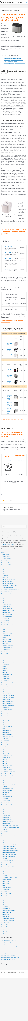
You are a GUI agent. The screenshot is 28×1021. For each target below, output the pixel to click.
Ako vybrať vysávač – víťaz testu (8, 944)
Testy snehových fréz (6, 817)
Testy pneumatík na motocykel (8, 771)
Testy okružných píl (5, 751)
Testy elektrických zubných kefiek (8, 602)
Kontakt (3, 967)
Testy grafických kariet (6, 631)
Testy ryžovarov (5, 811)
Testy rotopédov (5, 806)
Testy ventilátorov (5, 889)
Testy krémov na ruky (6, 693)
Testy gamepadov (5, 626)
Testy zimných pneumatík (7, 926)
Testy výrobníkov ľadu (6, 912)
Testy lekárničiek (5, 707)
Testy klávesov (4, 670)
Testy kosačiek (4, 684)
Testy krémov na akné (6, 691)
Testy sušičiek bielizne (6, 839)
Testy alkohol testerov (6, 558)
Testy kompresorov (5, 678)
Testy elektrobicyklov (6, 604)
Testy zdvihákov (5, 922)
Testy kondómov (5, 680)
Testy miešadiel (4, 715)
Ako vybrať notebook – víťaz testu (8, 948)
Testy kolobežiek (5, 676)
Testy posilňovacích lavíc (6, 780)
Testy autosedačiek (5, 569)
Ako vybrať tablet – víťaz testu (8, 955)
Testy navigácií (4, 738)
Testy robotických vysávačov (7, 804)
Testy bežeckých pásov (6, 581)
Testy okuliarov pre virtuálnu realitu (9, 753)
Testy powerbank (5, 782)
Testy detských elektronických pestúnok (10, 589)
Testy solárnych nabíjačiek (7, 821)
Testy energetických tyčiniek (7, 610)
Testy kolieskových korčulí (7, 674)
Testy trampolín (4, 875)
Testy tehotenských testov (7, 862)
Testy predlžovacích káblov (7, 788)
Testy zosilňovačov (5, 928)
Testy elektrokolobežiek (6, 608)
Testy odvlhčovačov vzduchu (7, 749)
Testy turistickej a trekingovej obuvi (9, 877)
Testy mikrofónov (5, 717)
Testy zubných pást (5, 931)
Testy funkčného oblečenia (7, 624)
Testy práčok (4, 786)
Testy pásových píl (5, 767)
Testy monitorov (5, 728)
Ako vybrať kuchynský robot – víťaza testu (10, 953)
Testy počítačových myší (6, 775)
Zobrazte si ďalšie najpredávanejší (13, 419)
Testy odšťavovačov (5, 746)
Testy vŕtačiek (4, 904)
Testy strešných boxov (6, 837)
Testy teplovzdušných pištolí (7, 866)
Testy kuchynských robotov (7, 701)
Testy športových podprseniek (8, 856)
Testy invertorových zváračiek (8, 657)
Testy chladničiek (5, 653)
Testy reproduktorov (5, 800)
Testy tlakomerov (5, 871)
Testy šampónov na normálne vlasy (9, 848)
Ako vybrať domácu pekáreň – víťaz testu (10, 951)
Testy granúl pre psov (6, 635)
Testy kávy (3, 666)
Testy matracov (4, 711)
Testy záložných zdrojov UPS (7, 920)
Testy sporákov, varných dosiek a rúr (9, 825)
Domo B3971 (8, 252)
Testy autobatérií (5, 562)
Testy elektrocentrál (5, 606)
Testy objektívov (5, 742)
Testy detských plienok (6, 591)
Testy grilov (4, 637)
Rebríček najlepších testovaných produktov (13, 60)
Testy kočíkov (4, 672)
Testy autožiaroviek (5, 571)
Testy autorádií (4, 566)
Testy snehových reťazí (6, 819)
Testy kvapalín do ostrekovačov (8, 705)
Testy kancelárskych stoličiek (7, 662)
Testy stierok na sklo (5, 833)
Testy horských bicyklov (6, 647)
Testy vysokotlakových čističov (8, 910)
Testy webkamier (5, 914)
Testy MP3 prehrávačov (6, 734)
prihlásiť (7, 510)
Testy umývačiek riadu (6, 881)
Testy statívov (4, 831)
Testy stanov (4, 829)
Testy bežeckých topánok (7, 583)
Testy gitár (3, 629)
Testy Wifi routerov (5, 916)
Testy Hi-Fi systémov (6, 641)
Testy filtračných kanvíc (6, 614)
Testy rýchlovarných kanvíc (7, 809)
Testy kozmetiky (5, 686)
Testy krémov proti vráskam (7, 697)
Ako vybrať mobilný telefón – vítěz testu (10, 957)
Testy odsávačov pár (6, 744)
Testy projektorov (5, 792)
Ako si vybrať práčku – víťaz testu (8, 959)
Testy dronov (4, 600)
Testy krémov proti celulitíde (7, 695)
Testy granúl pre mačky (6, 633)
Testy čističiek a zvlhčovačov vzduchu (9, 585)
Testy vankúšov (4, 885)
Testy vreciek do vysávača (7, 900)
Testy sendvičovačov (6, 813)
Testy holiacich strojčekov (7, 645)
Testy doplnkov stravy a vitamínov (9, 598)
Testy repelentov (5, 798)
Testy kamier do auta (6, 660)
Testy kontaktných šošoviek (7, 682)
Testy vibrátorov (5, 895)
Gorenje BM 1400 (9, 269)
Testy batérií (4, 573)
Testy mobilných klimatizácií (7, 724)
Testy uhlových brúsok (6, 879)
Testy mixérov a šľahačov (7, 722)
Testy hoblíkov (4, 643)
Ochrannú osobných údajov (8, 544)
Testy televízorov (5, 864)
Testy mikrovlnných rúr (6, 720)
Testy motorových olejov (6, 730)
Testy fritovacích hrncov (6, 622)
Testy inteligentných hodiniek (7, 655)
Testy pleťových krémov (6, 769)
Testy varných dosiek (6, 887)
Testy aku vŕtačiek (5, 556)
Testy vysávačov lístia (6, 908)
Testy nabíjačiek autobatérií (7, 736)
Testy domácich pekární (6, 593)
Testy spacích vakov (5, 823)
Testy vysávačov (5, 906)
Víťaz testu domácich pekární (10, 61)
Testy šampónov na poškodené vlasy (9, 850)
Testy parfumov (4, 761)
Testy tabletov (4, 858)
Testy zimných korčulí (6, 924)
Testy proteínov (4, 794)
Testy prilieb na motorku (6, 790)
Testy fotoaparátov (5, 618)
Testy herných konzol (6, 639)
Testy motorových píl (6, 732)
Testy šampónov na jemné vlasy (8, 846)
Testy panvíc (4, 759)
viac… (9, 249)
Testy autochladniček (6, 564)
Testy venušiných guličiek (7, 891)
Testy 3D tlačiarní (5, 554)
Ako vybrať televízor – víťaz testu (8, 940)
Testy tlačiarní (4, 868)
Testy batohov (4, 575)
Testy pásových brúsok (6, 765)
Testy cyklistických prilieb (7, 587)
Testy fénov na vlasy (6, 612)
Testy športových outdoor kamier (8, 854)
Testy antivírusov (5, 560)
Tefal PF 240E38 (8, 246)
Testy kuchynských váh (6, 703)
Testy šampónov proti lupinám (8, 852)
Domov (3, 552)
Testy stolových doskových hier (8, 835)
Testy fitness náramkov (6, 616)
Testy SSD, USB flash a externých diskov (10, 827)
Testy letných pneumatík (6, 709)
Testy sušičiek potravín (6, 842)
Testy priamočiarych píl (6, 796)
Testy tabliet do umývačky (7, 860)
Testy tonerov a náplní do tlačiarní (8, 873)
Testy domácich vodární (6, 595)
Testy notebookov (5, 740)
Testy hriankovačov (5, 649)
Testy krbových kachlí (6, 688)
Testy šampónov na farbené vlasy (8, 844)
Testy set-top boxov (5, 815)
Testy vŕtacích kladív (6, 902)
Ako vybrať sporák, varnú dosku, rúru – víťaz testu (12, 946)
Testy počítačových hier (6, 773)
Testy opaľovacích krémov (7, 755)
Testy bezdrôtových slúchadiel (8, 579)
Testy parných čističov (6, 763)
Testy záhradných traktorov (7, 918)
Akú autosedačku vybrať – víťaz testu (9, 942)
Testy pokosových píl (6, 777)
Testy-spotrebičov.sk (11, 2)
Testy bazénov (4, 577)
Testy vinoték (4, 897)
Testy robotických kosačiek (7, 802)
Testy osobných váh (5, 757)
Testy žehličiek (4, 933)
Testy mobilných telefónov (7, 726)
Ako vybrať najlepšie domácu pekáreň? (12, 58)
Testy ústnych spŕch (5, 883)
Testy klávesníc (4, 668)
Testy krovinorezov (5, 699)
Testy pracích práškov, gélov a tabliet (9, 784)
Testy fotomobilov (5, 620)
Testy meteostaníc (5, 713)
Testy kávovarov (5, 664)
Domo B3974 (8, 258)
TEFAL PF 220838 (20, 460)
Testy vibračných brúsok (6, 893)
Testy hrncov (4, 651)
